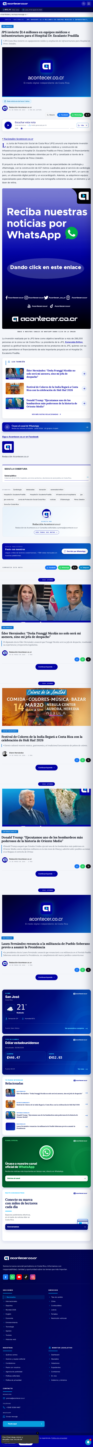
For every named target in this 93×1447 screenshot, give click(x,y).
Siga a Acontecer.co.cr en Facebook (20, 437)
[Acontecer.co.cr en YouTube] (19, 1277)
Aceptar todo (25, 1443)
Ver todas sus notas (45, 532)
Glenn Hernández (16, 753)
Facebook (52, 567)
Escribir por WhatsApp (76, 551)
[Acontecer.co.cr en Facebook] (5, 1277)
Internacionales (10, 831)
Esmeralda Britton (74, 342)
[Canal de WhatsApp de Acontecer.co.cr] (12, 1277)
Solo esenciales (9, 1443)
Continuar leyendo (45, 667)
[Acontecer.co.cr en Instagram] (32, 1277)
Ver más (81, 1069)
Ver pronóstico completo (74, 1028)
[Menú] (89, 3)
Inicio (8, 19)
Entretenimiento (10, 731)
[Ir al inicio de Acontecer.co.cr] (20, 1258)
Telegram (85, 567)
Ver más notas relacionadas (45, 414)
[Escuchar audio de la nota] (8, 125)
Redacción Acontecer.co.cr (20, 107)
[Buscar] (83, 3)
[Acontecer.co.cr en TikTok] (26, 1277)
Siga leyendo (47, 580)
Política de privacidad (59, 1438)
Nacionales (19, 19)
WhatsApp (65, 567)
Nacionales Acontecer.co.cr (17, 138)
